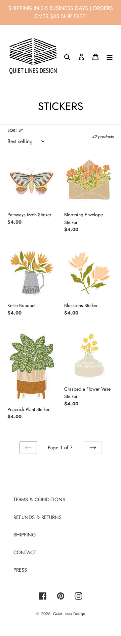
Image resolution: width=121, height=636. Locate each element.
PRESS (20, 570)
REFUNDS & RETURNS (37, 517)
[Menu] (110, 56)
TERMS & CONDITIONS (39, 499)
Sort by (15, 130)
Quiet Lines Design (69, 614)
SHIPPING (24, 534)
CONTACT (24, 552)
